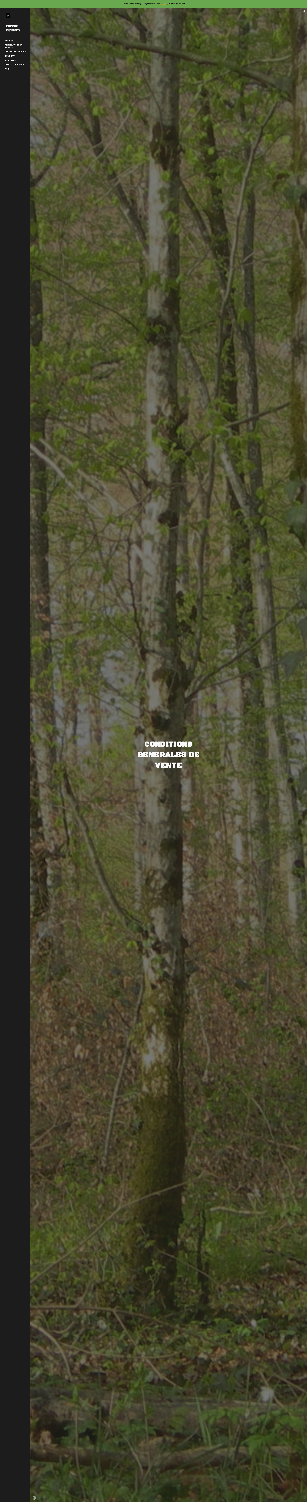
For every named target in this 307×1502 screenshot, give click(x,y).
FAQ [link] (7, 69)
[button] (304, 11)
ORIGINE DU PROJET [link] (15, 51)
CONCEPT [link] (10, 56)
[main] (168, 755)
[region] (153, 4)
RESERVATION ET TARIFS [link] (14, 46)
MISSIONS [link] (10, 60)
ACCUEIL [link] (9, 40)
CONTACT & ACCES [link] (14, 64)
